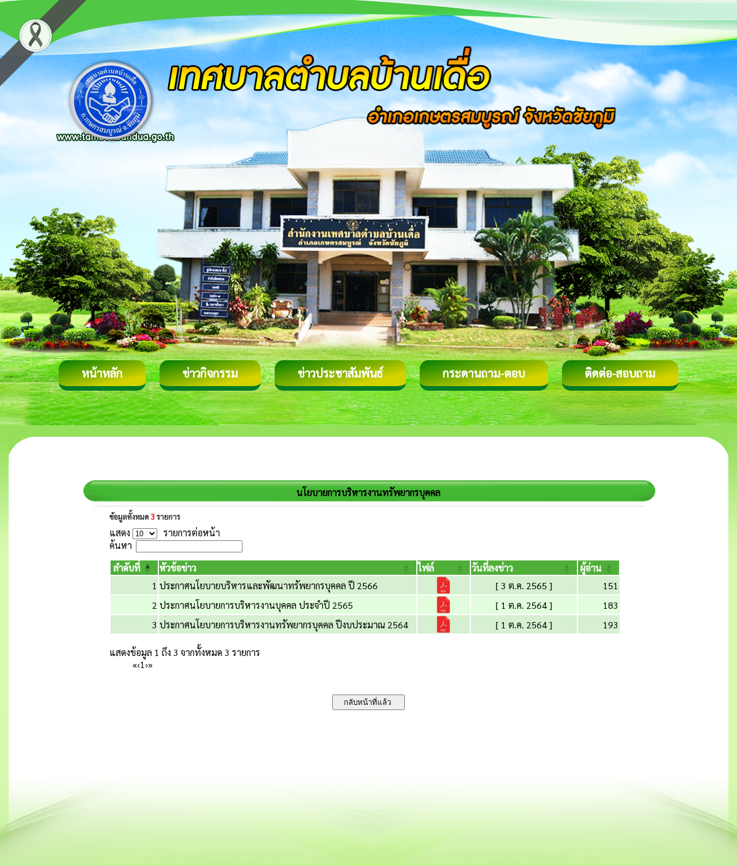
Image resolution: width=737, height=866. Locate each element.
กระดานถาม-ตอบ (484, 372)
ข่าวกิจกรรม (210, 372)
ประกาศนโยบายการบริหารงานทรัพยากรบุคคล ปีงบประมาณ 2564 (283, 625)
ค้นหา (120, 545)
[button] (126, 568)
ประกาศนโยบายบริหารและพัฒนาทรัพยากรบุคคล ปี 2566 (268, 585)
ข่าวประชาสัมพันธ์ (340, 372)
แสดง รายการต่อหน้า (164, 533)
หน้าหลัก (102, 372)
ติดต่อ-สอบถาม (620, 372)
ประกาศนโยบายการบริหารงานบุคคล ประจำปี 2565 (256, 605)
